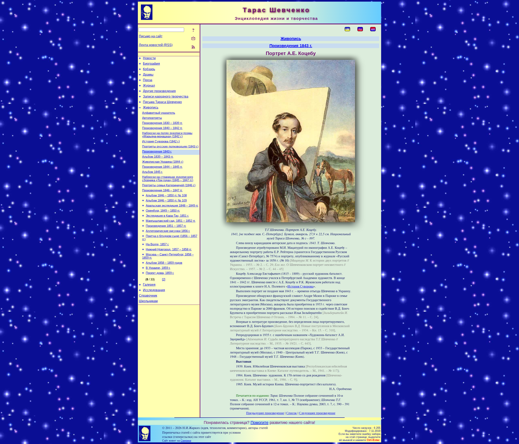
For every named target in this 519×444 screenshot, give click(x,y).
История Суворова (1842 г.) (161, 141)
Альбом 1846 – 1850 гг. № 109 (166, 200)
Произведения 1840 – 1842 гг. (162, 128)
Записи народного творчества (165, 96)
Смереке (186, 440)
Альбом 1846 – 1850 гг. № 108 (166, 195)
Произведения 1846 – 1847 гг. (162, 190)
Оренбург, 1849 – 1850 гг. (163, 210)
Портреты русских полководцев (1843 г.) (170, 146)
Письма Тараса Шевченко (162, 102)
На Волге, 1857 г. (157, 244)
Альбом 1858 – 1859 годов (164, 262)
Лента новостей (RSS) (156, 45)
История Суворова (300, 286)
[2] (163, 279)
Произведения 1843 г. (157, 151)
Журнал (149, 85)
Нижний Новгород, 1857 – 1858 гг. (169, 249)
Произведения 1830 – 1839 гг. (162, 123)
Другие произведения (159, 91)
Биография (151, 63)
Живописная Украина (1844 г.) (162, 161)
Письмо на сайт (150, 36)
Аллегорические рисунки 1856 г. (168, 231)
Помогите (259, 422)
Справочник (148, 295)
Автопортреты (152, 118)
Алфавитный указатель (158, 112)
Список (291, 413)
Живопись (150, 107)
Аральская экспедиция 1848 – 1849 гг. (172, 205)
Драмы (148, 74)
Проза (147, 80)
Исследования (154, 290)
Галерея (149, 284)
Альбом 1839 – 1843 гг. (157, 156)
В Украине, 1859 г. (158, 267)
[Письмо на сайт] (193, 38)
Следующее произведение (317, 413)
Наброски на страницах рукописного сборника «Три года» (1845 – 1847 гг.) (167, 178)
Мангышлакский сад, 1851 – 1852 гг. (170, 220)
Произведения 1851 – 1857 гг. (166, 225)
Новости (149, 58)
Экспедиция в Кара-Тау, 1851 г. (167, 215)
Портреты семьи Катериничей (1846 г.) (168, 185)
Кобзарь (149, 69)
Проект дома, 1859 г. (160, 273)
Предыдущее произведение (265, 413)
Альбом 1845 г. (152, 172)
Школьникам (148, 301)
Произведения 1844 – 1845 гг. (162, 166)
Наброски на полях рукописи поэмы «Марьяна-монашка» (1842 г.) (167, 134)
